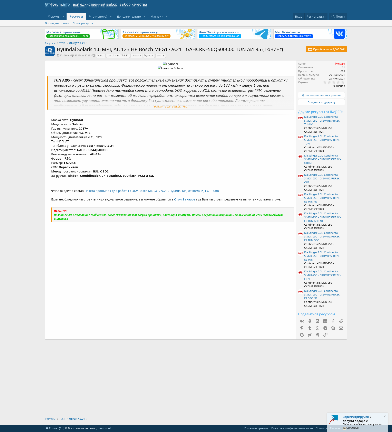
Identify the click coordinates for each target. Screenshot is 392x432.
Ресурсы (76, 16)
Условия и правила (256, 428)
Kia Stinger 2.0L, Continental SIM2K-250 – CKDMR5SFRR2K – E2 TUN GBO (323, 236)
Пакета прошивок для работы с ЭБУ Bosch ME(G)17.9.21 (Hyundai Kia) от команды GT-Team (152, 191)
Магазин (157, 16)
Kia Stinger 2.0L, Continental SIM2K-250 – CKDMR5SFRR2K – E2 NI (323, 275)
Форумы (54, 16)
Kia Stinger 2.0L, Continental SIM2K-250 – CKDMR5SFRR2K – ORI (323, 178)
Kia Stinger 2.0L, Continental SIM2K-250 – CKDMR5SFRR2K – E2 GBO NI (323, 294)
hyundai (148, 55)
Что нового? (98, 16)
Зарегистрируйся (356, 417)
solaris (160, 55)
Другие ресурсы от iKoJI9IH (320, 111)
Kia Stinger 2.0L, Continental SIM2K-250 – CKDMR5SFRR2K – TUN (323, 139)
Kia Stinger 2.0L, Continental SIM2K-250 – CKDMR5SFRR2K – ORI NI (323, 159)
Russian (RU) (56, 428)
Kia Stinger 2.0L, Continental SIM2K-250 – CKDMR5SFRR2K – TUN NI (323, 120)
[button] (64, 16)
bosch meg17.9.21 (118, 55)
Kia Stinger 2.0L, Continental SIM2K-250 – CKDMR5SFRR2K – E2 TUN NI (323, 197)
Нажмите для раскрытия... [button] (170, 106)
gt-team (136, 55)
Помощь (321, 428)
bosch (100, 55)
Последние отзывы (57, 23)
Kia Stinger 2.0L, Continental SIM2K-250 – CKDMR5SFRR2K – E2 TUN (323, 255)
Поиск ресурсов (83, 23)
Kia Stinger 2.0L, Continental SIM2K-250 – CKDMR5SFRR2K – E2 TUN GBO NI (323, 217)
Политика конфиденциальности (292, 428)
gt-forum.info (104, 428)
